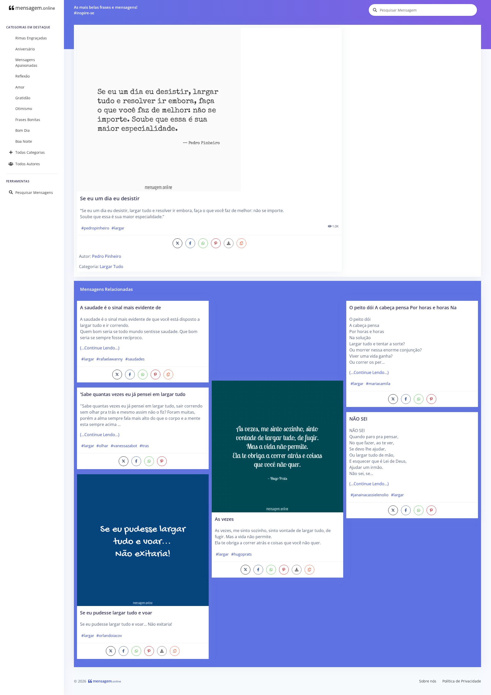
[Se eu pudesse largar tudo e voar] (143, 540)
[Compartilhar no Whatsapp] (203, 243)
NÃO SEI (358, 418)
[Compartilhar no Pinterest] (216, 243)
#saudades (134, 358)
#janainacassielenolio (369, 494)
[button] (241, 243)
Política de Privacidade (461, 681)
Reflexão (22, 76)
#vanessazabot (124, 445)
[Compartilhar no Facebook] (190, 243)
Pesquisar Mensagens (34, 192)
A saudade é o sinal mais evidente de (120, 307)
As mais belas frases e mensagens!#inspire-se (105, 10)
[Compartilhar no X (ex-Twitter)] (177, 243)
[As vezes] (277, 446)
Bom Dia (22, 130)
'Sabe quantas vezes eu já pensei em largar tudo (132, 394)
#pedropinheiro (95, 227)
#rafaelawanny (109, 358)
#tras (144, 445)
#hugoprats (241, 554)
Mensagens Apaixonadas (26, 62)
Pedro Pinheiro (106, 256)
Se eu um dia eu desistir (110, 198)
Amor (20, 87)
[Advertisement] (411, 64)
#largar (117, 227)
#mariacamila (378, 383)
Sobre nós (427, 681)
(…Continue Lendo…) (99, 348)
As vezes (224, 519)
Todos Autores (27, 163)
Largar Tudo (111, 266)
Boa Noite (23, 141)
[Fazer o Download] (209, 110)
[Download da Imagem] (228, 243)
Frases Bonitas (27, 119)
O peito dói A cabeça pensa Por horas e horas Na (402, 307)
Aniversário (25, 49)
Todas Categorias (30, 152)
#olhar (102, 445)
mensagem (34, 7)
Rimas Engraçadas (31, 38)
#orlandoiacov (109, 635)
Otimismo (23, 108)
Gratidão (22, 97)
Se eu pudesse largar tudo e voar (116, 612)
